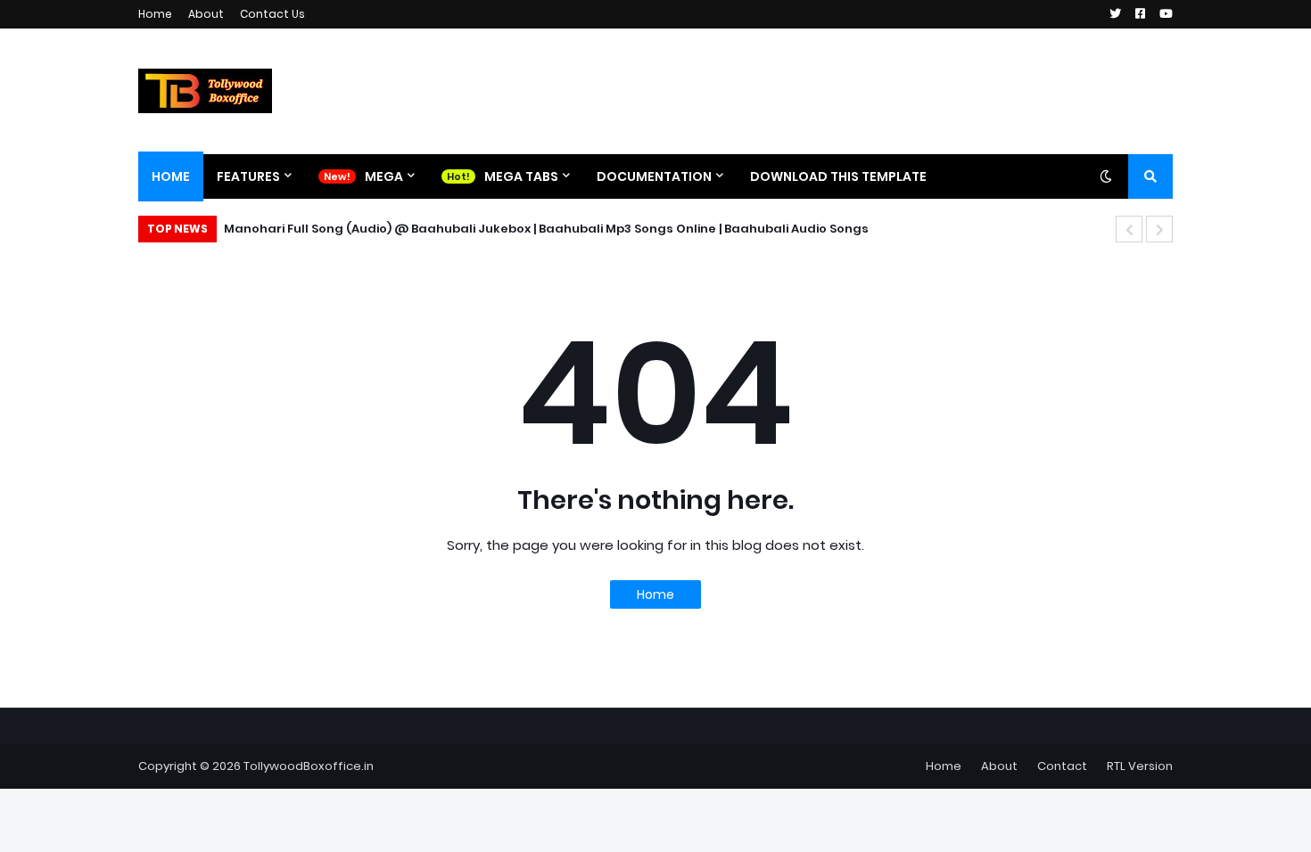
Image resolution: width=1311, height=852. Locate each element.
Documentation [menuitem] (654, 176)
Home (155, 13)
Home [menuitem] (171, 176)
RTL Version (1140, 766)
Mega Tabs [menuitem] (521, 176)
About (206, 13)
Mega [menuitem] (384, 176)
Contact (1062, 766)
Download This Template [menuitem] (838, 176)
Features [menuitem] (248, 176)
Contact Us (272, 13)
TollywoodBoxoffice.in (308, 766)
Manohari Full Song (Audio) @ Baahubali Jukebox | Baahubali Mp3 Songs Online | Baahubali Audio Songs (546, 228)
